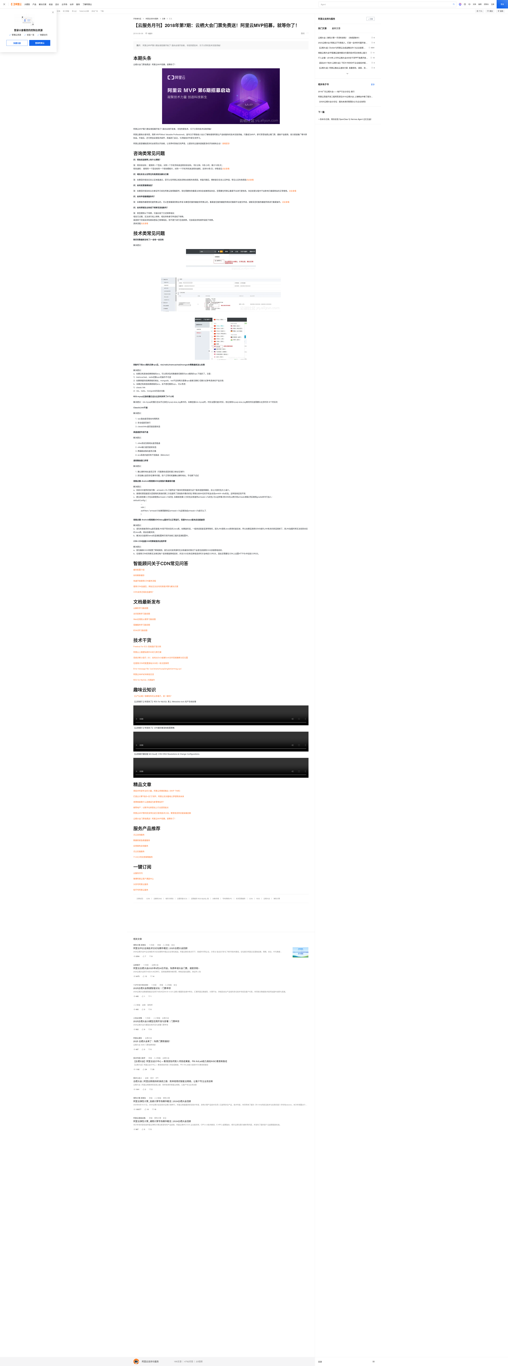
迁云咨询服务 (138, 835)
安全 (173, 945)
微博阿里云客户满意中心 (143, 879)
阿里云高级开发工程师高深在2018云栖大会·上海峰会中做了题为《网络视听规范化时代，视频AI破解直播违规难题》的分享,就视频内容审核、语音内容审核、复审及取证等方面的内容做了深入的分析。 (346, 96)
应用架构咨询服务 (140, 846)
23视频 (199, 1361)
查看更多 (226, 143)
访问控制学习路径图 (141, 614)
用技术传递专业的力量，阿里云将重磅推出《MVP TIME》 (157, 791)
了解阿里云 (87, 4)
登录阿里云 (39, 43)
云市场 (64, 4)
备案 (480, 4)
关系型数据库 (240, 898)
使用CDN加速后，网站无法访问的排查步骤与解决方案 (155, 586)
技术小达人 (137, 1078)
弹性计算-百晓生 (139, 945)
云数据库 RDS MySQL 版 (200, 898)
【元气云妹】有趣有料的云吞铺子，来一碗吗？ (152, 696)
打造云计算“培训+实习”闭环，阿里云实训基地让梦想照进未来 (158, 796)
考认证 (74, 11)
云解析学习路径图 (140, 608)
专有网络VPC (227, 898)
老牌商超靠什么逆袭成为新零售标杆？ (149, 802)
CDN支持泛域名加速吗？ (143, 592)
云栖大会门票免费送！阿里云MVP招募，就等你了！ (154, 818)
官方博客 (66, 11)
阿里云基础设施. (139, 1118)
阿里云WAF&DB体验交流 (143, 674)
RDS (258, 898)
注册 (492, 4)
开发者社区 (137, 18)
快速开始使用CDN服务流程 (144, 581)
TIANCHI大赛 (84, 11)
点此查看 (226, 168)
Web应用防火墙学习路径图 (144, 619)
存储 (159, 945)
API (157, 1078)
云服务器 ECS (182, 898)
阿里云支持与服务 (152, 18)
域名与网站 (169, 898)
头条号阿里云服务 (140, 884)
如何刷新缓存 (138, 575)
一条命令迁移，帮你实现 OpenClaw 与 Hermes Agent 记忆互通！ (345, 119)
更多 (373, 84)
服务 (78, 4)
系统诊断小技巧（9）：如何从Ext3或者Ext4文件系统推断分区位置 (160, 657)
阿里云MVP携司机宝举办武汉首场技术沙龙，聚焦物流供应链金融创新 (162, 813)
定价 (57, 4)
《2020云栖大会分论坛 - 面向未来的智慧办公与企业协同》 (342, 101)
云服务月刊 (138, 873)
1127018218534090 (140, 985)
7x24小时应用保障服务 (143, 857)
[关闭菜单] (4, 4)
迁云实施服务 (138, 851)
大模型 (27, 4)
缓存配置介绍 (138, 570)
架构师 (150, 1005)
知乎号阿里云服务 (140, 890)
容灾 (152, 1078)
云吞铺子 (136, 965)
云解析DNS (158, 898)
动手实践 (57, 11)
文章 (163, 18)
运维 (144, 1005)
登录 (502, 4)
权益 (51, 4)
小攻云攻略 (137, 1018)
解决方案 (42, 4)
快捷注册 (17, 43)
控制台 (486, 4)
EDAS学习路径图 (140, 630)
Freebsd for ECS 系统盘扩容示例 (147, 646)
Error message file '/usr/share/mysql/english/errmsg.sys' (157, 669)
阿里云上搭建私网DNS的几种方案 (147, 652)
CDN (148, 898)
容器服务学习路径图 (141, 625)
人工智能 (166, 945)
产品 (34, 4)
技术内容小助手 (139, 1058)
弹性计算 (277, 898)
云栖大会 (267, 898)
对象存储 (215, 898)
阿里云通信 (137, 1038)
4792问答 (188, 1361)
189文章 (178, 1361)
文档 (474, 4)
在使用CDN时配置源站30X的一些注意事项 (151, 663)
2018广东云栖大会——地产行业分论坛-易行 (336, 91)
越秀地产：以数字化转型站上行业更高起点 (151, 807)
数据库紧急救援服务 (141, 840)
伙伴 (72, 4)
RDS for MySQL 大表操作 (144, 680)
